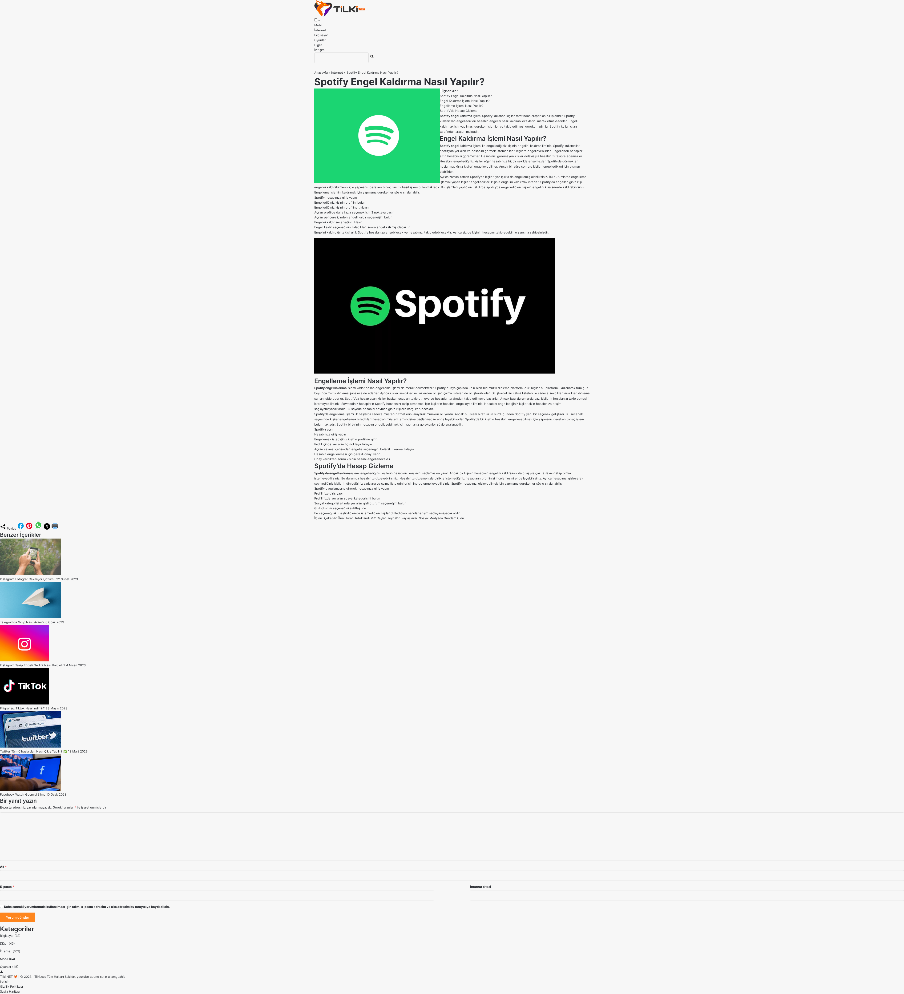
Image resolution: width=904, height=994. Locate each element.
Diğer (318, 45)
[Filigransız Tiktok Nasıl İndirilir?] (24, 703)
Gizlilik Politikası (11, 986)
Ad (3, 867)
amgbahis (118, 976)
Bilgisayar (321, 35)
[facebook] (20, 528)
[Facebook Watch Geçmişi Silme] (30, 789)
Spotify (545, 182)
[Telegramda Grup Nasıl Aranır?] (30, 617)
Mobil (318, 25)
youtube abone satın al (93, 976)
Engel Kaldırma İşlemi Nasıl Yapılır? (465, 101)
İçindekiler (450, 91)
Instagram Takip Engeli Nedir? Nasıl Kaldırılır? (32, 665)
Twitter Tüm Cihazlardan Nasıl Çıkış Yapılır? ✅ (33, 751)
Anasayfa (321, 72)
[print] (55, 528)
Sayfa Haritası (10, 991)
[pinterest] (29, 528)
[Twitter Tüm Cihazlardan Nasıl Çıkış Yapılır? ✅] (30, 746)
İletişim (319, 50)
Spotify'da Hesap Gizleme (458, 111)
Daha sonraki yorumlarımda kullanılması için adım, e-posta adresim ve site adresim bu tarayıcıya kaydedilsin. (87, 907)
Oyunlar (320, 40)
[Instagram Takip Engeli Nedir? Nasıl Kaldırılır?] (24, 660)
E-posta (7, 887)
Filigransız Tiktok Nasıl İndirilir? (22, 708)
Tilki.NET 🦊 (8, 976)
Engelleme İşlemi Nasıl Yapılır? (462, 106)
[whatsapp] (38, 528)
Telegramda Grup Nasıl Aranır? (22, 622)
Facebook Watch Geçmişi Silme (22, 794)
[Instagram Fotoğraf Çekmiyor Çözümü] (30, 574)
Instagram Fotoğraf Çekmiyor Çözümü (27, 579)
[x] (47, 528)
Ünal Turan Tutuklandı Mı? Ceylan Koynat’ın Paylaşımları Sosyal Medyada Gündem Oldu (401, 518)
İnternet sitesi (480, 887)
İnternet (320, 30)
